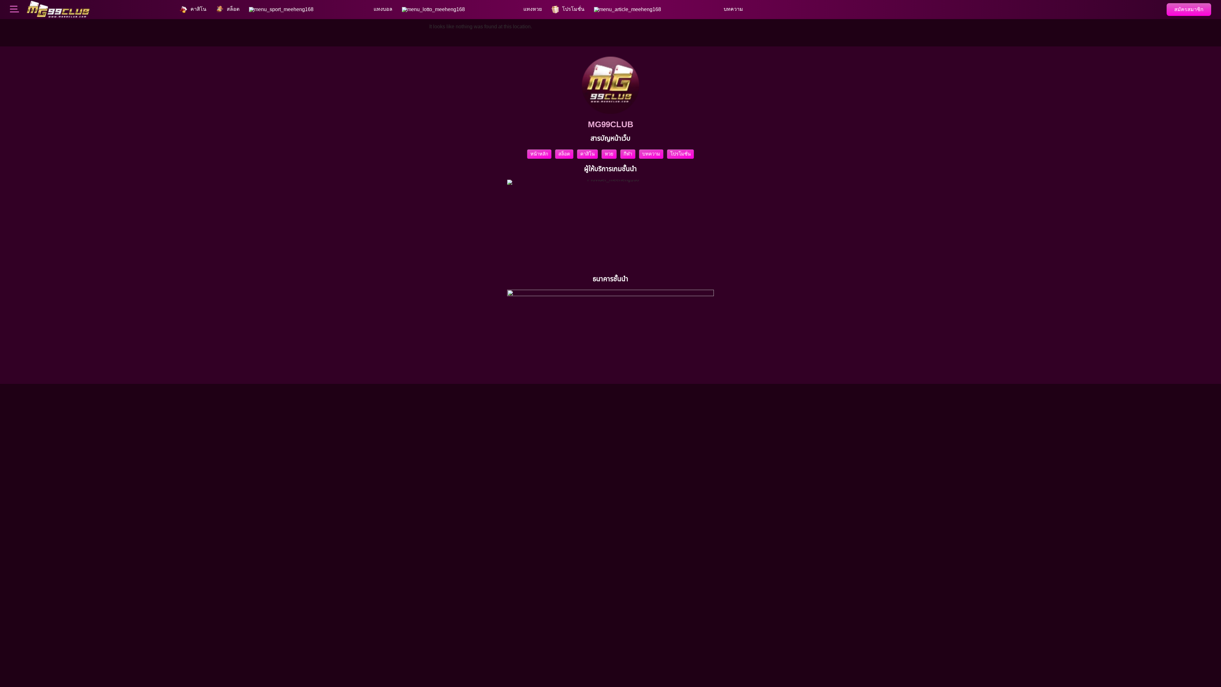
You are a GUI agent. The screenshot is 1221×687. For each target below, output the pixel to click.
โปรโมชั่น (680, 153)
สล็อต (564, 153)
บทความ (651, 153)
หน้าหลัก (539, 153)
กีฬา (628, 153)
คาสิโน (587, 153)
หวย (609, 153)
